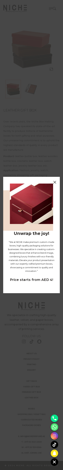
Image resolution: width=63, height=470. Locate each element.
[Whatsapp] (54, 427)
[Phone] (54, 418)
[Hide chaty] (54, 462)
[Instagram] (54, 436)
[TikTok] (54, 444)
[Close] (55, 182)
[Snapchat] (54, 453)
